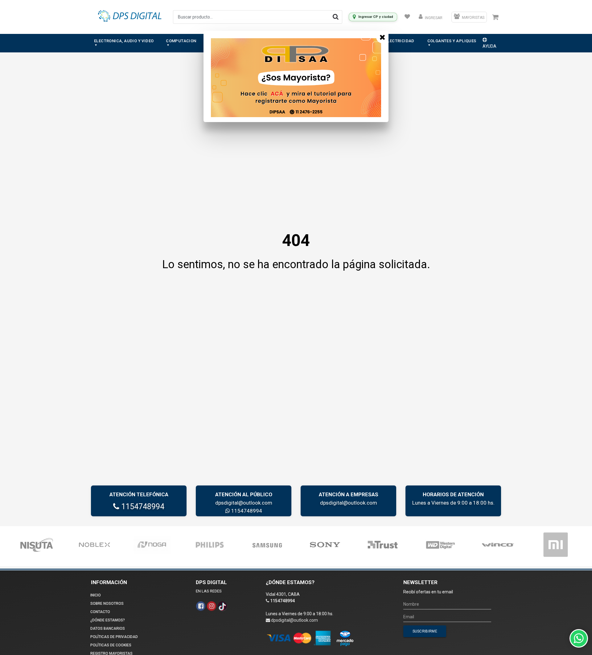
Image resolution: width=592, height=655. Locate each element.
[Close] (382, 37)
